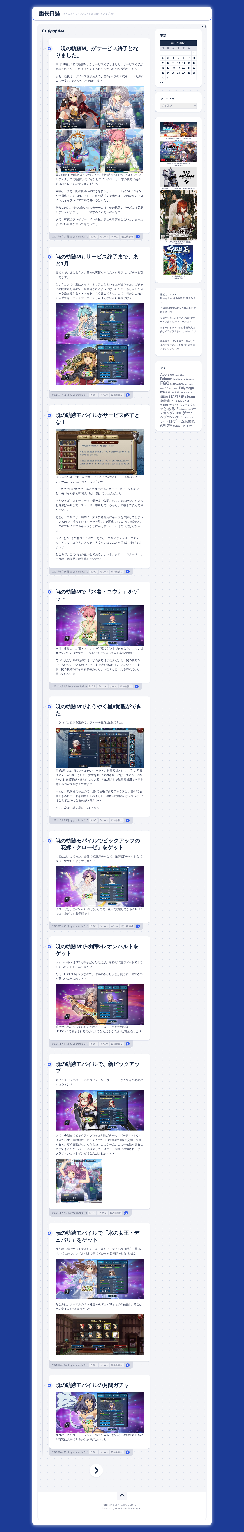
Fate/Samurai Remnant (183, 379)
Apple (164, 374)
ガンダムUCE (172, 413)
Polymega (186, 388)
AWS (172, 375)
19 (178, 67)
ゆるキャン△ (185, 409)
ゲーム (114, 236)
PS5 (181, 140)
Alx (140, 1508)
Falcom (104, 236)
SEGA (164, 396)
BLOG (93, 236)
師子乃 (189, 298)
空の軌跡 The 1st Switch (178, 277)
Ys (172, 405)
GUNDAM (175, 384)
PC (166, 388)
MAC (162, 388)
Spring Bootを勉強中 (171, 298)
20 (183, 67)
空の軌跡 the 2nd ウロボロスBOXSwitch (178, 139)
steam (190, 396)
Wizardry (165, 404)
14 (189, 63)
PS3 (168, 392)
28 (189, 72)
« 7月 (162, 82)
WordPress (121, 1508)
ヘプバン (178, 417)
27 (183, 72)
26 (178, 72)
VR (188, 401)
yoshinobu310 (80, 236)
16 (163, 67)
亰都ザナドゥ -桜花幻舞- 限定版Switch (178, 164)
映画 (188, 421)
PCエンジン (174, 388)
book (176, 375)
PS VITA (188, 392)
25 (173, 72)
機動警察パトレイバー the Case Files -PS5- (178, 188)
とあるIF (170, 408)
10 (168, 63)
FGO (164, 383)
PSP (182, 393)
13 (183, 63)
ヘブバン (166, 417)
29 (194, 72)
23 (163, 72)
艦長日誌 (49, 13)
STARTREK (176, 396)
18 (173, 67)
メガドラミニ (189, 417)
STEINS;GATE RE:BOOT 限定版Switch (178, 243)
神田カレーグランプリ (183, 426)
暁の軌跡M (127, 236)
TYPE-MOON (178, 400)
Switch (165, 400)
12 (178, 63)
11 (173, 63)
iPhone (183, 384)
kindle (190, 384)
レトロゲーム (172, 421)
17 (168, 67)
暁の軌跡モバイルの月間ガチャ (92, 1385)
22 (194, 67)
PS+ (162, 392)
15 (194, 63)
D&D (181, 375)
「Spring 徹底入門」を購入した (177, 308)
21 (189, 67)
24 (168, 72)
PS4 (172, 393)
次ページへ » (96, 1470)
